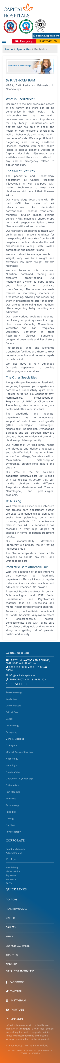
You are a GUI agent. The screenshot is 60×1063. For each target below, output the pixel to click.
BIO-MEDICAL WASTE (18, 945)
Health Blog (12, 867)
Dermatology (12, 725)
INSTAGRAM (18, 1000)
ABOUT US (12, 955)
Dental (9, 719)
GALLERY (11, 927)
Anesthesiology (14, 692)
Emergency (12, 732)
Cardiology (11, 699)
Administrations (14, 853)
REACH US (11, 964)
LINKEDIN (16, 1018)
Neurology (11, 765)
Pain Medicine (13, 792)
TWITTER (16, 991)
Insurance (11, 879)
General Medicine (15, 738)
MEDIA (9, 936)
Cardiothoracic (13, 705)
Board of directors (15, 849)
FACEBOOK (16, 982)
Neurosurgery (13, 772)
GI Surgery (11, 745)
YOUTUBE (17, 1009)
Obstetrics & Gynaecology (19, 778)
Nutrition (10, 825)
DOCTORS (11, 899)
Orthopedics (12, 785)
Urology (10, 818)
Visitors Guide (13, 871)
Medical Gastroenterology (19, 752)
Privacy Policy (14, 1045)
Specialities (23, 49)
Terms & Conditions (36, 1045)
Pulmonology (12, 805)
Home (9, 49)
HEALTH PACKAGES (16, 908)
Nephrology (12, 758)
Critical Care (12, 712)
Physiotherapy (13, 831)
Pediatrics (11, 798)
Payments (11, 875)
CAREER (10, 917)
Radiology (11, 811)
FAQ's (9, 883)
